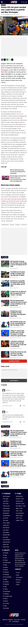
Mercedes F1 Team (20, 503)
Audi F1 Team (19, 518)
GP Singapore (6, 593)
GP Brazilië (5, 601)
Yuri (7, 412)
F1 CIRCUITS (6, 550)
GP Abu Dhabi (6, 608)
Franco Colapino (6, 523)
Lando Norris (16, 66)
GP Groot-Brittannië (7, 577)
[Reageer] (24, 406)
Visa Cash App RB (20, 513)
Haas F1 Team (19, 510)
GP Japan (5, 557)
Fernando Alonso (6, 515)
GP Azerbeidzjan (6, 591)
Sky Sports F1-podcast (17, 116)
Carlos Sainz (5, 537)
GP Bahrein (5, 560)
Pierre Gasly (5, 520)
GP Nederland (6, 584)
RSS (10, 621)
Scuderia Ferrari (19, 501)
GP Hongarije (6, 581)
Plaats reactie (14, 380)
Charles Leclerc (6, 506)
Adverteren (18, 579)
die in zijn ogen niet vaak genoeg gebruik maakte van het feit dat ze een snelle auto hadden (14, 201)
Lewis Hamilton (6, 508)
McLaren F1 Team (20, 498)
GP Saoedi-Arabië (7, 562)
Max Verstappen (6, 496)
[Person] (26, 2)
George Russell (6, 510)
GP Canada (5, 567)
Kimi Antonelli (6, 513)
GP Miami (5, 565)
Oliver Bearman (6, 527)
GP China (5, 555)
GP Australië (5, 553)
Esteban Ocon (6, 525)
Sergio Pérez (6, 544)
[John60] (3, 390)
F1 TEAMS (18, 493)
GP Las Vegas (6, 603)
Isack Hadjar (5, 498)
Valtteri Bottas (6, 546)
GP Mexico (5, 598)
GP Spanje (5, 589)
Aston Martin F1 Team (20, 506)
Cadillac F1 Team (19, 520)
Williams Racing (19, 515)
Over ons (18, 572)
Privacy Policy (17, 619)
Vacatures (18, 582)
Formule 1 (12, 224)
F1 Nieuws (18, 224)
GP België (5, 579)
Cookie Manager (15, 621)
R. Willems (8, 14)
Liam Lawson (6, 530)
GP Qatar (5, 605)
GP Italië (5, 586)
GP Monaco (5, 569)
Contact (17, 584)
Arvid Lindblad (6, 532)
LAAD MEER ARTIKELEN (14, 361)
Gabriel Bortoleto (6, 542)
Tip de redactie (19, 577)
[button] (22, 2)
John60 (8, 390)
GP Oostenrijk (6, 574)
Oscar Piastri (5, 503)
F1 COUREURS (6, 493)
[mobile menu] (2, 2)
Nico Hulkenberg (6, 539)
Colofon (17, 575)
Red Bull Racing (5, 224)
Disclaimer (23, 619)
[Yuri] (3, 412)
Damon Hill (4, 66)
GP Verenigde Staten (7, 596)
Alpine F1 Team (19, 508)
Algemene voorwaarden (8, 619)
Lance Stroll (5, 518)
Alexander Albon (6, 534)
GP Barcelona (6, 572)
